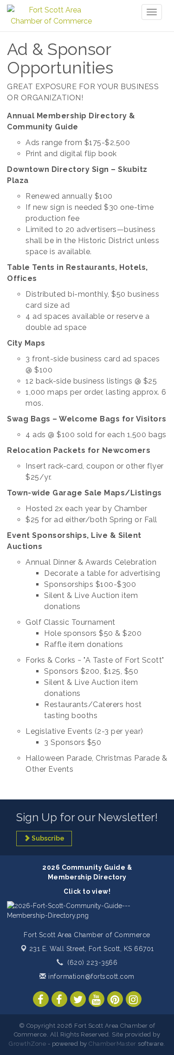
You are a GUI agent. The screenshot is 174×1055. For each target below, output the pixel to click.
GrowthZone (27, 1043)
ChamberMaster (112, 1043)
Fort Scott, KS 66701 (91, 948)
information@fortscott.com (90, 976)
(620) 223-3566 (92, 962)
